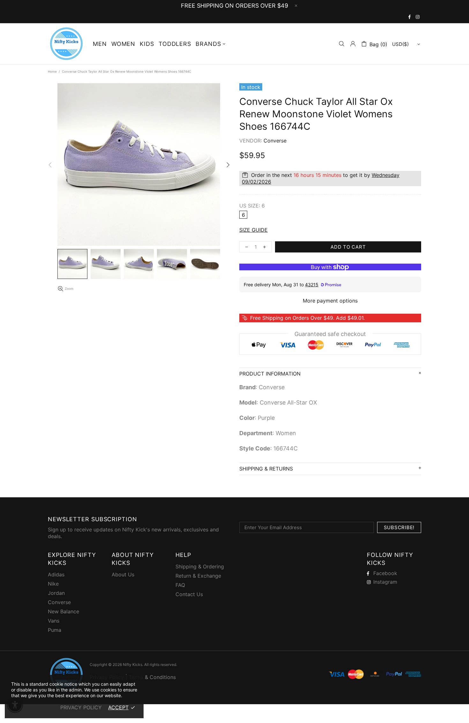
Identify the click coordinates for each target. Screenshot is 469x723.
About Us (123, 574)
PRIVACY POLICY (81, 707)
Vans (53, 620)
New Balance (63, 611)
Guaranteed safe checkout (330, 334)
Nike (53, 584)
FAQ (180, 585)
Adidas (56, 574)
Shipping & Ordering (199, 566)
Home (52, 71)
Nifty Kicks (66, 43)
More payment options (330, 300)
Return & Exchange (198, 576)
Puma (54, 630)
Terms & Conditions (152, 677)
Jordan (56, 593)
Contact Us (189, 594)
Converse (59, 602)
